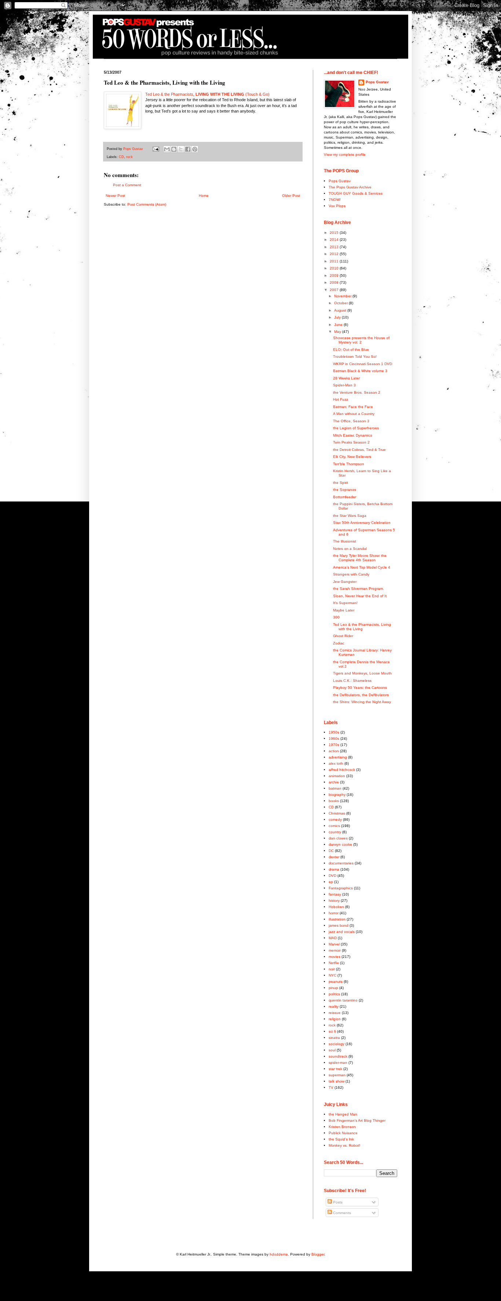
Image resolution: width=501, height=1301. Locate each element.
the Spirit (340, 483)
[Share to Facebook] (187, 149)
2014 (335, 240)
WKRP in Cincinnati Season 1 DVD (362, 364)
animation (337, 776)
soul (332, 1050)
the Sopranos (344, 490)
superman (337, 1075)
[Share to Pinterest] (194, 149)
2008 (335, 282)
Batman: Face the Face (353, 407)
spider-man (338, 1063)
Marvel (334, 944)
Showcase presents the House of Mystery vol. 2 (361, 340)
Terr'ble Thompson (348, 464)
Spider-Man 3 (344, 385)
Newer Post (115, 196)
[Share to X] (180, 149)
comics (334, 826)
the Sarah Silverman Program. (358, 589)
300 (336, 617)
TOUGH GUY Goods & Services (356, 193)
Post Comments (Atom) (146, 204)
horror (334, 913)
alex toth (336, 763)
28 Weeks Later (346, 378)
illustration (337, 919)
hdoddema (279, 1254)
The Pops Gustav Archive (350, 187)
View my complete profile (345, 154)
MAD (333, 938)
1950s (334, 732)
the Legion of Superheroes (356, 428)
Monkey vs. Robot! (344, 1145)
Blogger (317, 1254)
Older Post (291, 196)
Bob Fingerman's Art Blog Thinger (357, 1120)
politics (334, 994)
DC (331, 851)
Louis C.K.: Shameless (352, 681)
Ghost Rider (343, 636)
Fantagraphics (341, 888)
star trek (335, 1069)
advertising (338, 757)
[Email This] (167, 149)
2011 (335, 261)
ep (331, 882)
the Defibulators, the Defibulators (361, 695)
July (338, 317)
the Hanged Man (343, 1114)
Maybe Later (343, 610)
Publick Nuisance (343, 1133)
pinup (333, 988)
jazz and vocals (342, 932)
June (339, 325)
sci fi (332, 1031)
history (334, 900)
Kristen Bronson (342, 1127)
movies (334, 957)
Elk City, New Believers (352, 457)
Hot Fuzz (340, 399)
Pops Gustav (377, 82)
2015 (335, 233)
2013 (335, 247)
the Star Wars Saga (349, 516)
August (340, 310)
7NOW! (335, 200)
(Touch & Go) (257, 94)
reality (334, 1006)
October (341, 303)
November (343, 296)
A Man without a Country (353, 414)
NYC (332, 975)
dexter (334, 857)
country (335, 832)
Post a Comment (127, 185)
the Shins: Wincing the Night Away (362, 702)
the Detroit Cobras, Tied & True (359, 450)
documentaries (341, 863)
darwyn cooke (340, 844)
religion (335, 1019)
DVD (332, 876)
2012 (335, 254)
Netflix (334, 963)
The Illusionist (344, 541)
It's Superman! (345, 603)
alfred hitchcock (342, 770)
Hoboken (336, 907)
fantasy (335, 894)
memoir (335, 950)
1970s (334, 745)
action (334, 751)
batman (335, 788)
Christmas (337, 813)
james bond (338, 925)
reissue (335, 1013)
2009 (335, 275)
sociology (336, 1044)
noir (332, 969)
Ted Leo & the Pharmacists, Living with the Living (362, 626)
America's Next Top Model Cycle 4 (361, 567)
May (338, 332)
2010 (335, 268)
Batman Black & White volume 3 (360, 371)
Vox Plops (337, 206)
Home (204, 196)
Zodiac (338, 643)
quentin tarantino (343, 1000)
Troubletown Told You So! (355, 356)
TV (331, 1087)
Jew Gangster (344, 582)
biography (337, 795)
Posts (337, 1202)
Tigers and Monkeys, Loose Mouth (362, 673)
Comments (341, 1213)
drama (334, 869)
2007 (335, 290)
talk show (336, 1081)
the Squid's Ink (341, 1139)
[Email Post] (155, 149)
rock (129, 157)
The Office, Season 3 (351, 421)
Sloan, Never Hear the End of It (360, 596)
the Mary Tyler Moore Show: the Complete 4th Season (360, 558)
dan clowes (338, 838)
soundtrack (338, 1056)
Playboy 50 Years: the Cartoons (360, 688)
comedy (335, 819)
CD (121, 157)
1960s (334, 738)
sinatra (334, 1038)
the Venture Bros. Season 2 (356, 392)
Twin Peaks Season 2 (351, 442)
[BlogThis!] (174, 149)
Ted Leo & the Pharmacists (169, 94)
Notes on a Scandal (350, 549)
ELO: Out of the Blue (351, 350)
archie (334, 782)
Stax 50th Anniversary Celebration (362, 523)
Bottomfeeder (344, 497)
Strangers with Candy (351, 574)
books (334, 801)
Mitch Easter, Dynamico (352, 435)
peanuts (336, 982)
